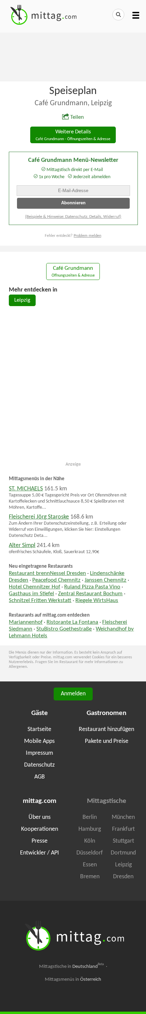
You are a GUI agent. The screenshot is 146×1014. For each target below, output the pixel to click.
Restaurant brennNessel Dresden (47, 573)
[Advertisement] (73, 56)
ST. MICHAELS (26, 489)
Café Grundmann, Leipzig (73, 103)
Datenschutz (39, 765)
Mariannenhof (25, 622)
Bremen (89, 877)
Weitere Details (73, 135)
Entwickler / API (39, 853)
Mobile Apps (39, 741)
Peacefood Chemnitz (56, 580)
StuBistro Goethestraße (64, 629)
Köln (89, 841)
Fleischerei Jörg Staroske (39, 517)
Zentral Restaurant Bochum (90, 594)
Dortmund (123, 853)
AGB (39, 777)
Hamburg (89, 829)
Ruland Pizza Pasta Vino (92, 587)
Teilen (77, 117)
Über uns (40, 817)
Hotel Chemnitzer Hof (34, 587)
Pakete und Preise (106, 741)
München (123, 817)
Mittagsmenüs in (73, 979)
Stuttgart (123, 841)
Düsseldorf (89, 853)
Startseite (39, 729)
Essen (90, 865)
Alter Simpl (22, 545)
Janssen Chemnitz (105, 580)
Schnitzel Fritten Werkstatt (40, 600)
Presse (40, 841)
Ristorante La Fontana (72, 622)
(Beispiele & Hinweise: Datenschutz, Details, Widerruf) (73, 216)
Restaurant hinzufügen (106, 729)
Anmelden (73, 694)
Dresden (123, 877)
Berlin (90, 817)
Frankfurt (123, 829)
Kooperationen (39, 829)
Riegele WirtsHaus (96, 600)
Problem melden (87, 236)
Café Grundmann (73, 272)
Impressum (39, 753)
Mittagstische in (71, 966)
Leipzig (22, 300)
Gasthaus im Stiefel (31, 594)
